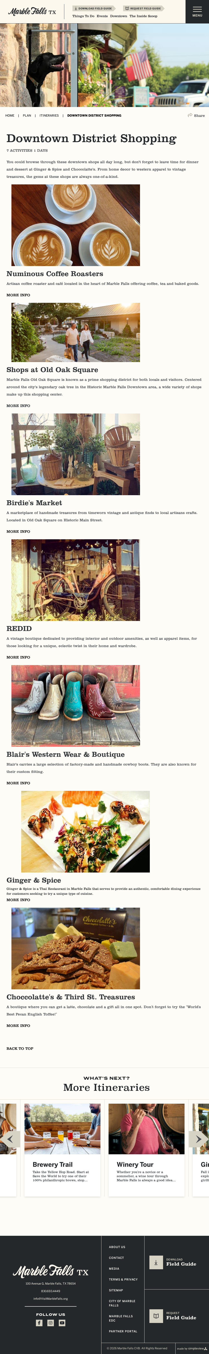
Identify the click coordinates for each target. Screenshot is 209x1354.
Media (114, 1268)
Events (102, 16)
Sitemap (116, 1290)
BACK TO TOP (20, 1048)
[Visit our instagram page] (50, 1323)
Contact (116, 1258)
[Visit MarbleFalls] (50, 1271)
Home (12, 115)
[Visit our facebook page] (39, 1323)
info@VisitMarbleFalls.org (50, 1299)
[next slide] (199, 1139)
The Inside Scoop (143, 16)
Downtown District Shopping (94, 115)
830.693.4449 (50, 1291)
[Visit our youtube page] (62, 1323)
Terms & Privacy (123, 1279)
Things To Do (83, 16)
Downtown (118, 16)
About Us (117, 1247)
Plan (29, 115)
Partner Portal (123, 1331)
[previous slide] (10, 1139)
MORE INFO (18, 295)
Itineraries (52, 115)
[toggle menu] (197, 11)
